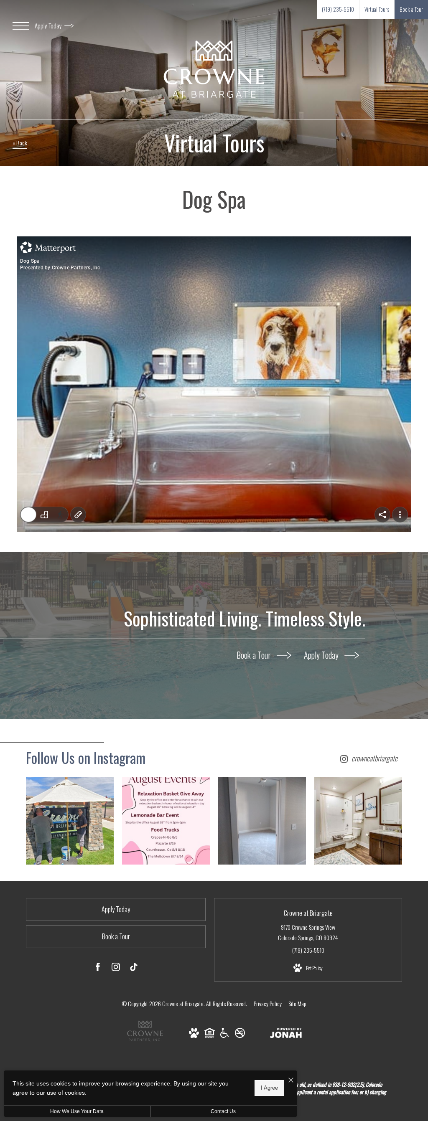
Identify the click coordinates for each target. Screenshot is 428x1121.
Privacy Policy (268, 1003)
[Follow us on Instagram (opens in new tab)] (116, 968)
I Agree (269, 1088)
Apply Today (49, 25)
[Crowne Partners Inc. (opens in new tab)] (145, 1041)
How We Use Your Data (77, 1111)
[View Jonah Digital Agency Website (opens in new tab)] (286, 1034)
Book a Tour (255, 655)
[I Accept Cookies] (290, 1080)
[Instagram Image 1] (70, 821)
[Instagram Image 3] (262, 821)
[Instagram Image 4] (358, 821)
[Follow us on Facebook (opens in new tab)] (98, 968)
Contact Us (223, 1111)
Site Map (297, 1003)
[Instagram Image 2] (166, 821)
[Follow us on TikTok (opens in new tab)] (134, 968)
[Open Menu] (21, 26)
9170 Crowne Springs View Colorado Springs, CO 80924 (308, 932)
